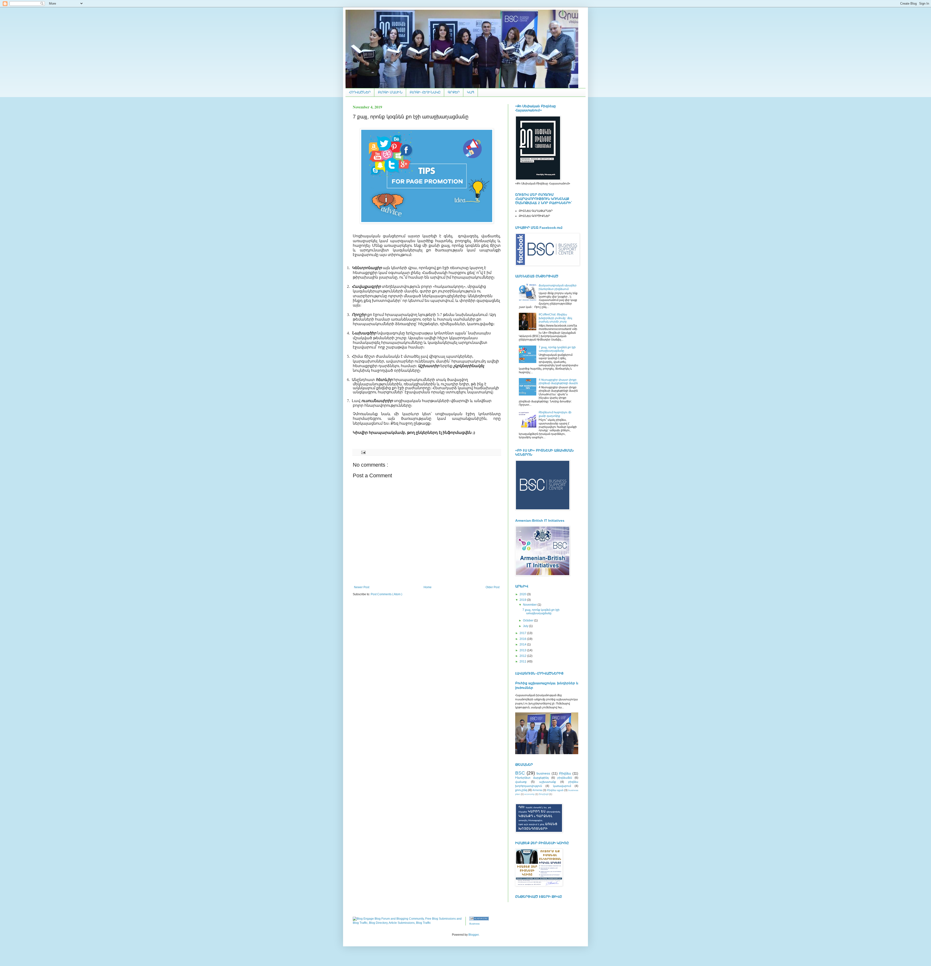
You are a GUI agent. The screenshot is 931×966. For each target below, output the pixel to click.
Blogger (473, 934)
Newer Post (361, 587)
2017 (523, 633)
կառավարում (562, 786)
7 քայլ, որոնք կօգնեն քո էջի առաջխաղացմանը (557, 349)
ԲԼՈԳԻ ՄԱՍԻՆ (390, 92)
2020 (523, 594)
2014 (523, 644)
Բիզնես (565, 773)
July (526, 626)
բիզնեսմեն (564, 777)
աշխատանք (547, 782)
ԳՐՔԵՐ (454, 92)
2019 (523, 600)
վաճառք (521, 782)
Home (428, 587)
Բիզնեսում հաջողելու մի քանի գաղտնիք (555, 414)
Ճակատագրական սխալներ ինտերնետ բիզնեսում (558, 287)
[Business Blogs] (479, 919)
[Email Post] (363, 452)
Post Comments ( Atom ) (386, 594)
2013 (523, 650)
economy (529, 794)
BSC (520, 773)
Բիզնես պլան (555, 790)
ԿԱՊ (470, 92)
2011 (523, 661)
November (530, 604)
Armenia (537, 790)
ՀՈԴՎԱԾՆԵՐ (360, 92)
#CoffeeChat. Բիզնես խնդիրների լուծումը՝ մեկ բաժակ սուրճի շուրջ (555, 318)
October (528, 620)
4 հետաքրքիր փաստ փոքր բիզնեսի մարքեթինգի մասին (558, 381)
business (543, 773)
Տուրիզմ (543, 794)
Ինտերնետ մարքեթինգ (532, 777)
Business (474, 923)
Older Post (492, 587)
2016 (523, 639)
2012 (523, 656)
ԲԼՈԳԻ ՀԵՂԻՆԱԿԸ (425, 92)
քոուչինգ (521, 790)
